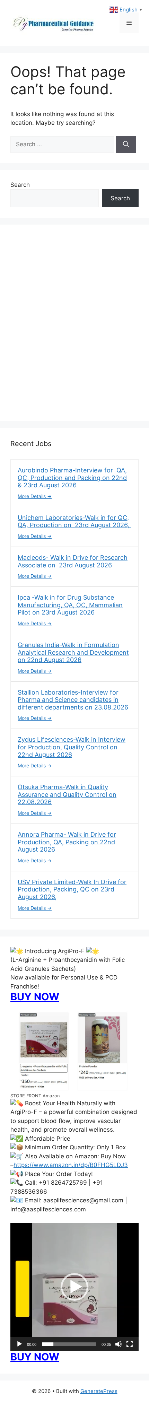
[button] (74, 1287)
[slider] (69, 1344)
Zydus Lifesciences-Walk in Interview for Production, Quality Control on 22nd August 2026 (71, 747)
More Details (32, 496)
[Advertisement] (74, 327)
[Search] (126, 144)
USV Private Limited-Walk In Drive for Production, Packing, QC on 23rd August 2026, (72, 889)
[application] (74, 1287)
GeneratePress (98, 1391)
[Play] (19, 1344)
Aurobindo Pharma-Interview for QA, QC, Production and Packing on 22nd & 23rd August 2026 (72, 478)
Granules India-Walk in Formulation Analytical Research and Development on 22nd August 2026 (73, 652)
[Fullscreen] (129, 1344)
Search (20, 184)
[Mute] (118, 1344)
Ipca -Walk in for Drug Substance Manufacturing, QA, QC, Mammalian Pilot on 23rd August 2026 (70, 605)
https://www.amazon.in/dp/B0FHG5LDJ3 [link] (71, 1164)
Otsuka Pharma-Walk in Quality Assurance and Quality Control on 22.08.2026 (67, 794)
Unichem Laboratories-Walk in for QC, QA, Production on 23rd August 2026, (74, 521)
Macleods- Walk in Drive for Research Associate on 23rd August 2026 (73, 561)
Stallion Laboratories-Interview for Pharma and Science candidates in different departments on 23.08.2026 (73, 700)
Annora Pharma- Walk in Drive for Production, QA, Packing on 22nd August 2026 (67, 842)
